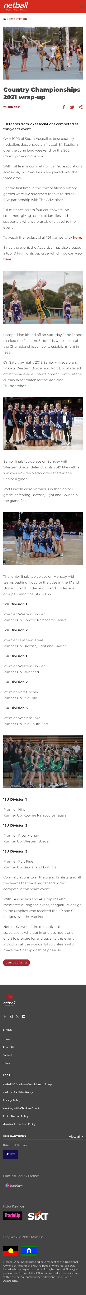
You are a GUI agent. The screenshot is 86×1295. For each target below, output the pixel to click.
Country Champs (16, 962)
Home (6, 1039)
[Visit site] (13, 1157)
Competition (16, 19)
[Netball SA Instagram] (11, 1017)
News (6, 1063)
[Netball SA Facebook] (4, 1017)
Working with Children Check (21, 1108)
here (77, 237)
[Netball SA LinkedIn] (23, 1017)
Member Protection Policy (19, 1124)
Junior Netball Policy (15, 1116)
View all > (76, 1136)
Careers (7, 1055)
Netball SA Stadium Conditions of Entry (27, 1084)
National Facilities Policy (18, 1092)
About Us (8, 1047)
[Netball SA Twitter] (17, 1017)
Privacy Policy (11, 1100)
